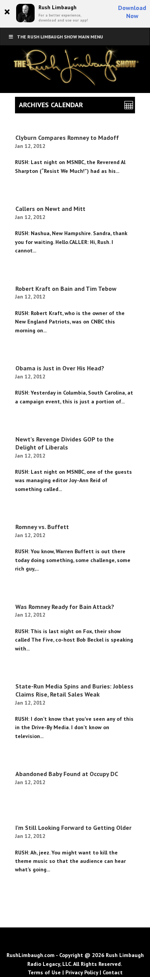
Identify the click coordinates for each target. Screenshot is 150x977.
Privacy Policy (81, 972)
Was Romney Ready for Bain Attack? (64, 606)
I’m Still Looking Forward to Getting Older (73, 827)
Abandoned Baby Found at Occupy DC (66, 774)
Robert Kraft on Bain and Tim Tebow (66, 288)
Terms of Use (44, 972)
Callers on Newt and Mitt (50, 208)
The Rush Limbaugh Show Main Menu (60, 37)
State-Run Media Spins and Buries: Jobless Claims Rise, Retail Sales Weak (74, 690)
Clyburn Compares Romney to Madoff (67, 137)
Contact (113, 972)
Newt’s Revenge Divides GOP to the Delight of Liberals (64, 443)
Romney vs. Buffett (42, 527)
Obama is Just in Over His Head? (59, 368)
